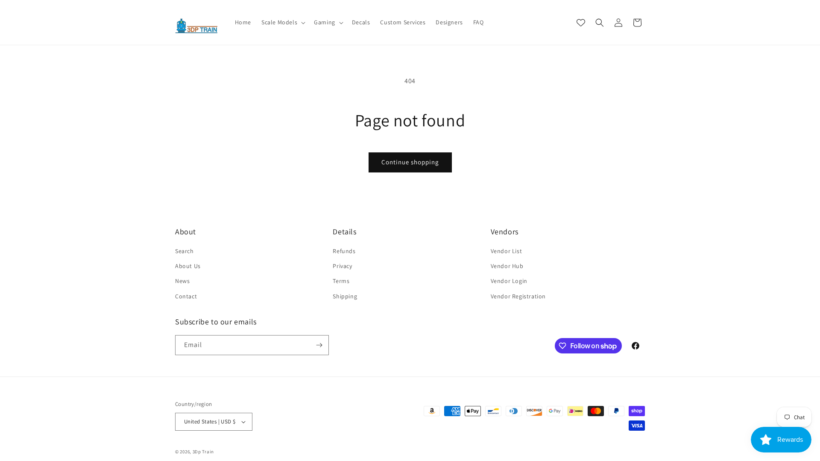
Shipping (345, 296)
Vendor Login (509, 281)
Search (184, 251)
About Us (188, 266)
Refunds (344, 251)
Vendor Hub (507, 266)
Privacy (342, 266)
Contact (186, 296)
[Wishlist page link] (581, 22)
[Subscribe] (319, 345)
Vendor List (506, 251)
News (182, 281)
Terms (341, 281)
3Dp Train (203, 452)
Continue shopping (410, 162)
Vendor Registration (518, 296)
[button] (282, 22)
